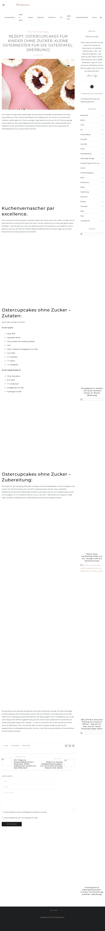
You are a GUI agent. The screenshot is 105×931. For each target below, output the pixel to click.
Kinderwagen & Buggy (87, 158)
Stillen (82, 211)
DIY (61, 17)
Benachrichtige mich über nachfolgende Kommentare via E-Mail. (25, 812)
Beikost (40, 32)
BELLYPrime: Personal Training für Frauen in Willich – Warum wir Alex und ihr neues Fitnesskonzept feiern (92, 724)
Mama (30, 17)
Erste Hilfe (83, 139)
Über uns (69, 17)
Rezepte (52, 17)
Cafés (82, 125)
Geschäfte (83, 144)
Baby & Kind (21, 17)
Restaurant (83, 197)
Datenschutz (46, 917)
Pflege (82, 187)
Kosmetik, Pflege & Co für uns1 (90, 163)
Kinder (82, 149)
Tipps (82, 216)
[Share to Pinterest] (73, 745)
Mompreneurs (82, 17)
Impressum (59, 917)
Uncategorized (85, 221)
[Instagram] (98, 5)
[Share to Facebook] (66, 745)
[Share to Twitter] (69, 745)
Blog (94, 17)
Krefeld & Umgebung (86, 173)
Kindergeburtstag (85, 154)
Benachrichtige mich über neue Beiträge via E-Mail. (21, 818)
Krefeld (40, 17)
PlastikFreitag (84, 192)
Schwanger (10, 17)
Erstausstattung (85, 134)
